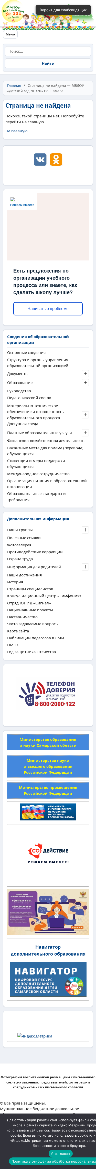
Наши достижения (24, 574)
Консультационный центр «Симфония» (44, 595)
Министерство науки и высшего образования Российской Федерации (48, 766)
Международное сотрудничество (38, 473)
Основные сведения (26, 352)
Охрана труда (20, 558)
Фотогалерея (19, 544)
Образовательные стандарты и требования (36, 496)
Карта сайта (18, 630)
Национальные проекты (30, 609)
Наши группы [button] (20, 529)
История (15, 581)
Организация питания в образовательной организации (47, 483)
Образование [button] (20, 382)
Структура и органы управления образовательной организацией (37, 362)
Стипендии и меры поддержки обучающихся (36, 463)
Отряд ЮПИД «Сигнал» (29, 602)
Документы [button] (17, 373)
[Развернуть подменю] (85, 373)
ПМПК (13, 644)
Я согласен (60, 1154)
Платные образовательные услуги (39, 432)
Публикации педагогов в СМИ (35, 637)
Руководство (19, 390)
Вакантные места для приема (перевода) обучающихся (45, 450)
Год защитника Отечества (31, 651)
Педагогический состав (29, 397)
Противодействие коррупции (35, 551)
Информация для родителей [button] (34, 566)
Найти (48, 63)
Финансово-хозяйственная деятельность (45, 440)
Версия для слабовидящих (63, 10)
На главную (16, 130)
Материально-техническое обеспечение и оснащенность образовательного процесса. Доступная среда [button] (35, 414)
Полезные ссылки (24, 537)
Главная (14, 85)
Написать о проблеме (48, 308)
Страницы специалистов (30, 588)
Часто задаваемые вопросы (33, 623)
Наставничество (22, 616)
